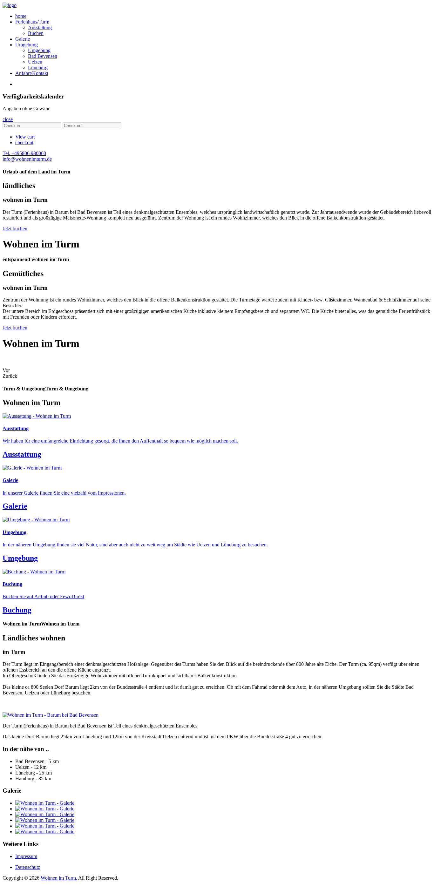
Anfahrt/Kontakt (31, 73)
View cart (25, 136)
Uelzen (35, 61)
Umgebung (26, 44)
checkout (24, 142)
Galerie (22, 39)
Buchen (36, 33)
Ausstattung (40, 27)
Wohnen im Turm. (59, 878)
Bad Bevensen (42, 56)
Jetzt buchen (15, 228)
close (8, 119)
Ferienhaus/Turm (32, 21)
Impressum (26, 856)
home (20, 16)
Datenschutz (27, 867)
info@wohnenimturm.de (27, 159)
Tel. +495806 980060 (24, 153)
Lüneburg (38, 67)
